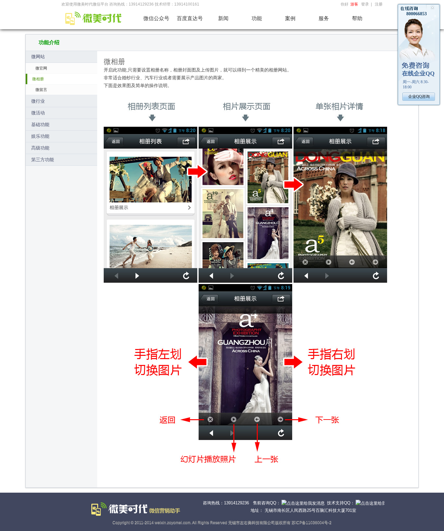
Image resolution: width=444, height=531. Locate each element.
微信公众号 (156, 18)
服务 (324, 18)
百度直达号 (190, 18)
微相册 (38, 79)
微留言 (41, 89)
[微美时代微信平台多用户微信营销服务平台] (92, 17)
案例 (290, 18)
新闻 (223, 18)
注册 (379, 4)
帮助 (357, 18)
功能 (257, 18)
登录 (365, 4)
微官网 (41, 68)
